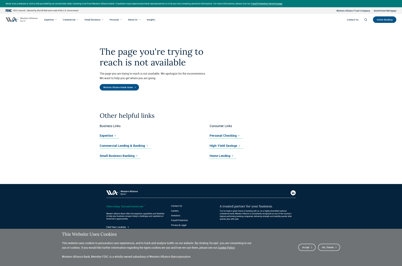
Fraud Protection (179, 220)
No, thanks (328, 247)
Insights (151, 19)
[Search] (366, 19)
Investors (175, 215)
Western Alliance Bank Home (118, 87)
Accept (305, 247)
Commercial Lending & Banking (122, 145)
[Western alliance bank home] (22, 19)
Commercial (69, 19)
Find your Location (116, 226)
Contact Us (352, 19)
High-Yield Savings (223, 145)
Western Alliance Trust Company (353, 10)
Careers (175, 210)
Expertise (49, 19)
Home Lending (220, 156)
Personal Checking (223, 135)
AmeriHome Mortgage (385, 10)
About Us (132, 19)
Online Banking (385, 19)
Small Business (92, 19)
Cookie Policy (226, 247)
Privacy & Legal (178, 225)
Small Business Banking (117, 156)
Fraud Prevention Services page (266, 3)
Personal (114, 19)
